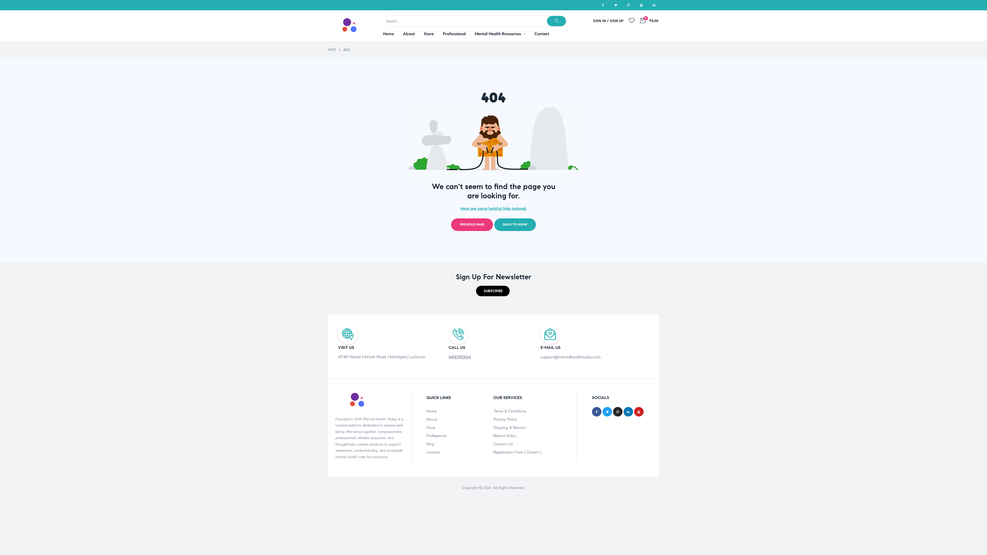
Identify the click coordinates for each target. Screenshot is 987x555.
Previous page (472, 225)
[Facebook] (603, 5)
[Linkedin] (654, 5)
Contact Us (503, 444)
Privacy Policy (505, 419)
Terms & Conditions (510, 411)
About (431, 419)
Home (431, 411)
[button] (493, 291)
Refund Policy (505, 435)
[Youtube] (641, 5)
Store (430, 427)
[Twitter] (615, 5)
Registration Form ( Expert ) (517, 452)
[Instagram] (628, 5)
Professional (436, 435)
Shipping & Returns (509, 427)
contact (433, 452)
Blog (430, 444)
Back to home (515, 225)
